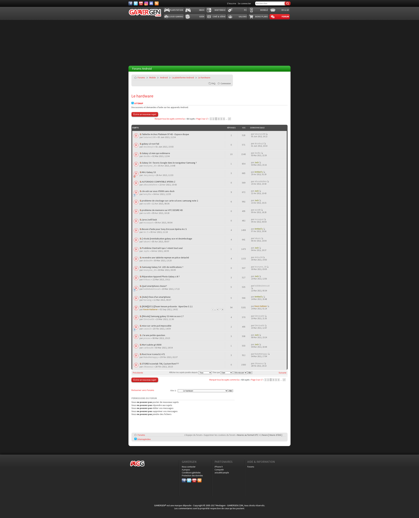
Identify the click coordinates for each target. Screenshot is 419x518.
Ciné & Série (219, 16)
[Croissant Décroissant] (243, 372)
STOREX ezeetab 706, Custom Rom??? (160, 363)
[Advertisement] (257, 95)
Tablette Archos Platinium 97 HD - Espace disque (165, 134)
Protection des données (192, 475)
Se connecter (244, 3)
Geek (201, 16)
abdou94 (147, 260)
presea (146, 338)
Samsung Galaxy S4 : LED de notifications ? (162, 267)
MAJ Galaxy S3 (149, 172)
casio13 (147, 328)
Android (164, 77)
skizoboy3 (148, 146)
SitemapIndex (144, 439)
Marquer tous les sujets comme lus (170, 118)
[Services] (157, 3)
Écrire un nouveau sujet (144, 114)
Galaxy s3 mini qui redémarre (156, 153)
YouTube (194, 479)
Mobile (264, 10)
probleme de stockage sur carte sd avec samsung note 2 (170, 200)
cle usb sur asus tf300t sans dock (158, 191)
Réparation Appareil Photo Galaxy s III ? (161, 276)
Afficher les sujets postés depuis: (184, 372)
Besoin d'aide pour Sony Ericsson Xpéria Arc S (164, 229)
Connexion (226, 83)
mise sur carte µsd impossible (156, 325)
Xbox (201, 10)
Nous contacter (188, 466)
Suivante (282, 373)
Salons (243, 16)
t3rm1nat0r (148, 319)
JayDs (146, 251)
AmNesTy (259, 172)
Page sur (202, 118)
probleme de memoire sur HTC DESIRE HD (162, 210)
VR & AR (285, 10)
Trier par (216, 372)
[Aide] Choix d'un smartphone (156, 296)
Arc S (145, 232)
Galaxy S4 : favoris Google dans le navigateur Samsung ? (169, 162)
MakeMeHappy (150, 357)
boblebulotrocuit (151, 288)
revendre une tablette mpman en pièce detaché (165, 257)
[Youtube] (141, 3)
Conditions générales (191, 472)
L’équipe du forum (193, 434)
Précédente (138, 373)
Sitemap (138, 103)
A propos (186, 469)
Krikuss (147, 279)
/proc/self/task (149, 219)
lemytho (147, 194)
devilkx (146, 156)
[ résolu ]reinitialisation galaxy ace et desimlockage (167, 238)
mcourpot (148, 222)
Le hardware (204, 77)
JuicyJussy (148, 175)
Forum (285, 16)
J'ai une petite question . (154, 335)
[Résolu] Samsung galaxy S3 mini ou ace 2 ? (163, 316)
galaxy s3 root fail (150, 143)
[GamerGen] (144, 12)
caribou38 (148, 347)
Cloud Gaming (175, 16)
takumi (146, 241)
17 (229, 119)
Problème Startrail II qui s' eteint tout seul (162, 248)
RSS (199, 479)
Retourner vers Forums (142, 390)
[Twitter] (136, 3)
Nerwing (147, 299)
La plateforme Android (183, 77)
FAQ (213, 83)
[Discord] (151, 3)
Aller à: (173, 390)
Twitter (189, 479)
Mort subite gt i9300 (151, 344)
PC (245, 10)
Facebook (184, 479)
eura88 (146, 203)
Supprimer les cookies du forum (219, 434)
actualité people (222, 472)
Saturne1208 (149, 137)
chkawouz (148, 366)
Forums (141, 77)
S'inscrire (231, 3)
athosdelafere (150, 184)
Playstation (176, 10)
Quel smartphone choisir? (154, 286)
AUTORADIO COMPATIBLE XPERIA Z (158, 181)
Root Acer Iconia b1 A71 (153, 354)
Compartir (219, 469)
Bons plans (261, 16)
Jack (257, 162)
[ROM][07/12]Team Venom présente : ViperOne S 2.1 (167, 306)
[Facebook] (130, 3)
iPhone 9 (218, 466)
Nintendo (220, 10)
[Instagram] (146, 3)
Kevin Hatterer (150, 309)
